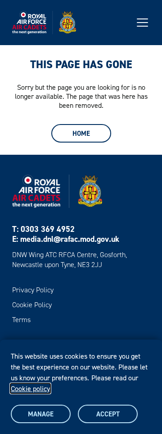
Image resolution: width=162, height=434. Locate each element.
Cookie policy (30, 388)
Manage (41, 414)
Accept (108, 414)
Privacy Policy (33, 290)
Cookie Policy (32, 304)
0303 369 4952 (48, 229)
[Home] (44, 22)
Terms (21, 319)
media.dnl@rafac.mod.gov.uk (69, 239)
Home (81, 133)
